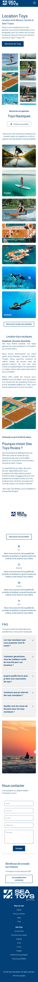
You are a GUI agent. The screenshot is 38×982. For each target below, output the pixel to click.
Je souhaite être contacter (19, 879)
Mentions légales (19, 976)
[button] (34, 2)
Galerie (19, 910)
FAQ (19, 922)
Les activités (19, 931)
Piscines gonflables (19, 959)
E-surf (19, 947)
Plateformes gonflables (19, 955)
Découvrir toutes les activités (19, 324)
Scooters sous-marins (19, 935)
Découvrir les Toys (13, 44)
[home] (10, 3)
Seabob (19, 939)
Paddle (19, 951)
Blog (19, 918)
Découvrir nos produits (19, 537)
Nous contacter (19, 914)
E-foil (19, 943)
